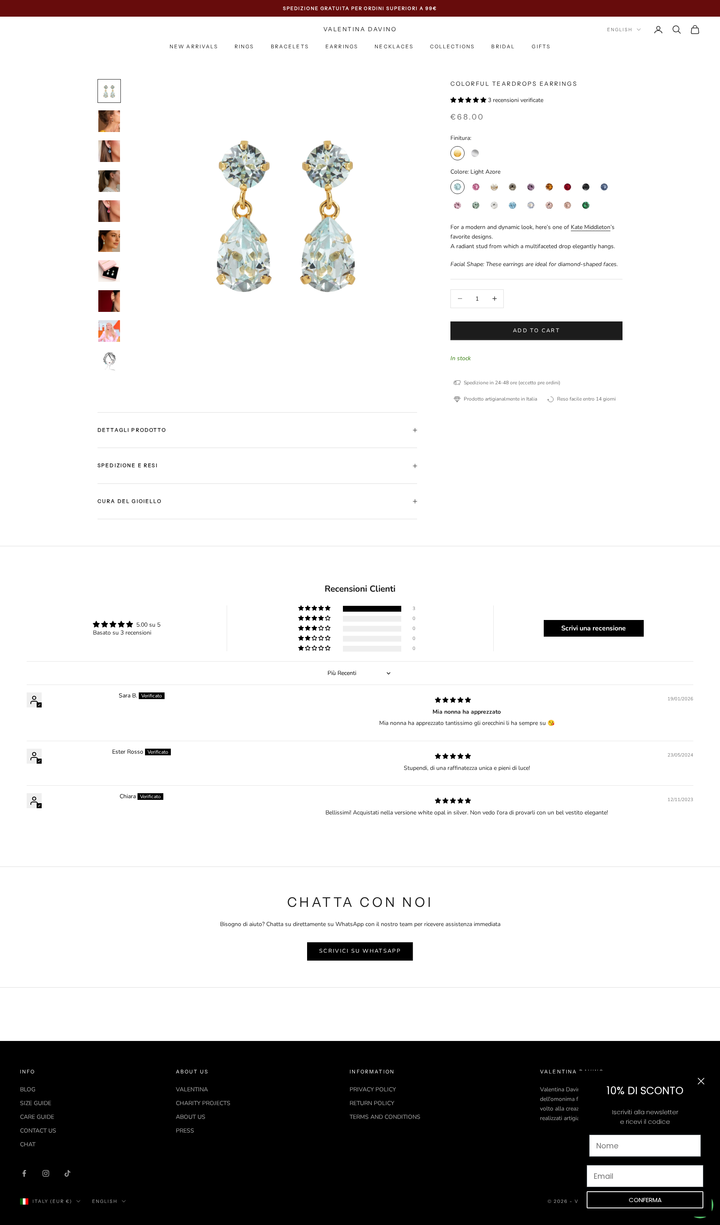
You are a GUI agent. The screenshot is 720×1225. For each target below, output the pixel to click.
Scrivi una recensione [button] (593, 628)
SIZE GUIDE (35, 1103)
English (619, 29)
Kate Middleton (590, 227)
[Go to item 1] (109, 90)
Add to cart (536, 330)
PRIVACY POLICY (373, 1089)
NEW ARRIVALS (194, 47)
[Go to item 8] (109, 301)
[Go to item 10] (109, 361)
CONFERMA (645, 1199)
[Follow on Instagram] (46, 1173)
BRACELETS (290, 47)
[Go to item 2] (109, 121)
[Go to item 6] (109, 241)
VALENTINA (192, 1089)
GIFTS (541, 47)
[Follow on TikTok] (67, 1173)
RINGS (244, 47)
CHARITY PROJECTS (203, 1103)
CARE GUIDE (37, 1117)
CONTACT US (38, 1131)
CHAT (27, 1144)
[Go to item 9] (109, 331)
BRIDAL (503, 47)
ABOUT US (190, 1117)
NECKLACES (394, 47)
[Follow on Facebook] (24, 1173)
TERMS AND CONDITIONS (385, 1117)
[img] (453, 700)
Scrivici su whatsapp (360, 951)
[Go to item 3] (109, 151)
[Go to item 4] (109, 181)
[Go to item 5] (109, 211)
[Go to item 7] (109, 271)
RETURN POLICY (372, 1103)
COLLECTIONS (452, 47)
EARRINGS (341, 47)
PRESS (185, 1131)
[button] (469, 100)
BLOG (27, 1089)
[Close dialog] (701, 1081)
